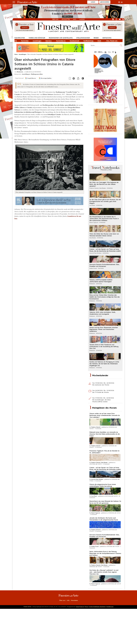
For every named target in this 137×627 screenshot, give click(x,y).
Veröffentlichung (88, 41)
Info (74, 19)
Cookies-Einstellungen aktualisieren (97, 606)
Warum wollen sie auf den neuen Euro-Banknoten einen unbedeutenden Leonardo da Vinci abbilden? (104, 415)
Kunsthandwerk (74, 41)
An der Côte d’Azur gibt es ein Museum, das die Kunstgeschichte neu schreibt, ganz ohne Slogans (105, 201)
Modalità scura (109, 606)
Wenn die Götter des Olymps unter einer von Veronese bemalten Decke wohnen (104, 235)
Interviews (48, 41)
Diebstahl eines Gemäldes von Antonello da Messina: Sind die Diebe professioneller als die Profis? (104, 434)
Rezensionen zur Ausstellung (61, 38)
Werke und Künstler (37, 38)
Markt (99, 41)
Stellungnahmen (83, 38)
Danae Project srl (80, 606)
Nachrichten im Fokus (60, 41)
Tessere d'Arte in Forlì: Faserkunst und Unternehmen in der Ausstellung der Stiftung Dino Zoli (103, 346)
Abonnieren (104, 2)
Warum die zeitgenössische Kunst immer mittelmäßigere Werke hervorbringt (102, 485)
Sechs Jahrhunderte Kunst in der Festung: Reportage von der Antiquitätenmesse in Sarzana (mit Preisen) (105, 553)
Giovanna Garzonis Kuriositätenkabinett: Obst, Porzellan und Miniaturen (104, 265)
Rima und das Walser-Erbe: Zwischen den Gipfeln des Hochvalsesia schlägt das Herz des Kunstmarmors (104, 297)
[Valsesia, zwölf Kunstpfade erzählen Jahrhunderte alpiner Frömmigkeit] (105, 274)
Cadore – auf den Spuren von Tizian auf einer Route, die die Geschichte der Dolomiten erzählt (105, 250)
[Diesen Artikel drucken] (74, 79)
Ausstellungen (37, 41)
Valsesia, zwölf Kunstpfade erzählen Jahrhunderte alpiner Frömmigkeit (100, 281)
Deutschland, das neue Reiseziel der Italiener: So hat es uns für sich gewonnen (105, 502)
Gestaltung (106, 38)
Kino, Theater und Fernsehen (111, 41)
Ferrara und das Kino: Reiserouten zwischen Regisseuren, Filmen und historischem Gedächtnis (103, 329)
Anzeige (82, 19)
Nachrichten (19, 38)
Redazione (20, 72)
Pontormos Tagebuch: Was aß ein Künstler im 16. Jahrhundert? (104, 452)
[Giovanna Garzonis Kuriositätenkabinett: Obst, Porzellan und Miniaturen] (105, 259)
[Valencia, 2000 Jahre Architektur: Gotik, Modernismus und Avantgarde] (105, 307)
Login (93, 2)
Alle (15, 41)
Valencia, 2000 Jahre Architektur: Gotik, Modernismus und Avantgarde (102, 313)
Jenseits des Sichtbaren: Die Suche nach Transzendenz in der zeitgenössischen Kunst (103, 519)
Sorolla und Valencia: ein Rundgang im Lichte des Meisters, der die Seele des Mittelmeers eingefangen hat (104, 364)
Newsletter (66, 19)
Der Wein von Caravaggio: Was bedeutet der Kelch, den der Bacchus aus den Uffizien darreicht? (104, 184)
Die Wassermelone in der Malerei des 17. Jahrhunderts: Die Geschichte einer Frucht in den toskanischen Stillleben (104, 218)
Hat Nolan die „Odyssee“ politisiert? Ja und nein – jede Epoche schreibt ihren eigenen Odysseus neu (103, 572)
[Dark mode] (83, 79)
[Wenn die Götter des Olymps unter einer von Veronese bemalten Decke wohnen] (105, 229)
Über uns (55, 19)
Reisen (96, 38)
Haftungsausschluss (37, 74)
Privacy (86, 606)
